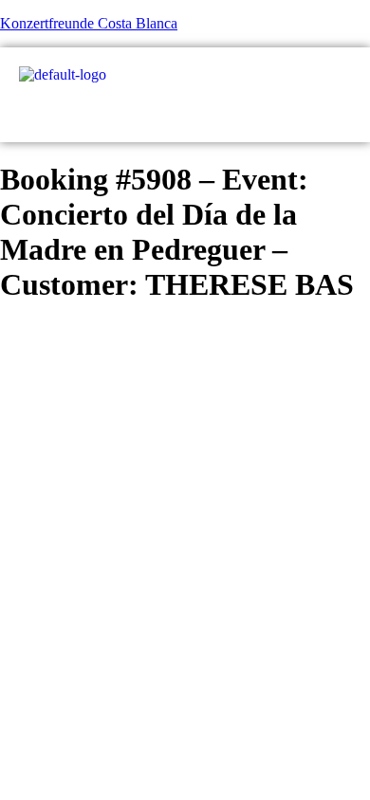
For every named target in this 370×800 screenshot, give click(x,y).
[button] (344, 112)
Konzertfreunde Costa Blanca (88, 23)
